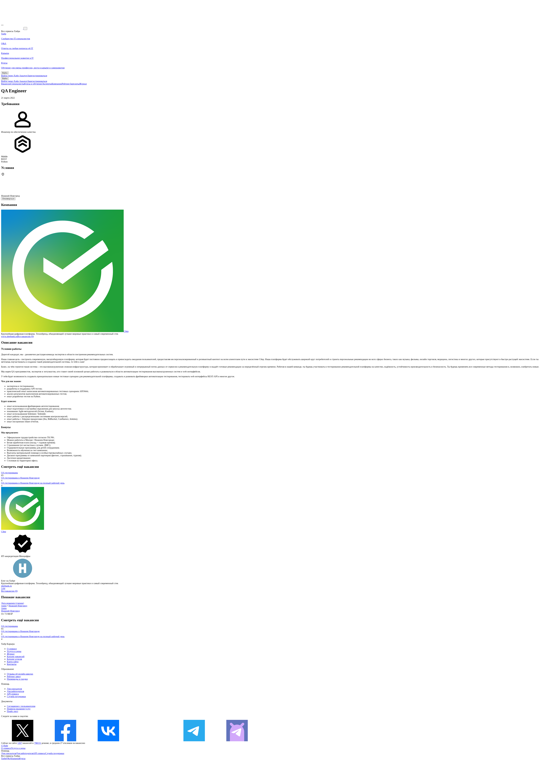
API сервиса (13, 694)
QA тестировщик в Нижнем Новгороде (20, 478)
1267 (19, 743)
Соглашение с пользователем (21, 706)
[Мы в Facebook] (65, 740)
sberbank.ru (6, 586)
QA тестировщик (9, 473)
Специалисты (17, 84)
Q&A (8, 758)
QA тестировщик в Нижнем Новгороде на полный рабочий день (32, 483)
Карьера (15, 758)
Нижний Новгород (18, 606)
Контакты (11, 664)
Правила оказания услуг (19, 709)
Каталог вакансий (15, 656)
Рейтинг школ (14, 676)
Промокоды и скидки (17, 679)
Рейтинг (66, 84)
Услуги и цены (14, 651)
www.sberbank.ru (9, 336)
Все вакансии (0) (25, 336)
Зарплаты (74, 84)
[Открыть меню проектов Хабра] (2, 25)
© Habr (4, 745)
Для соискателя (14, 689)
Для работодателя (15, 691)
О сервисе (12, 649)
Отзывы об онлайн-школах (20, 674)
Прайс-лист (12, 711)
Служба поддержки (16, 696)
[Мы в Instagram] (151, 740)
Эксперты (47, 84)
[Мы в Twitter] (22, 740)
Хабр (3, 758)
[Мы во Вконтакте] (108, 740)
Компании (57, 84)
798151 (37, 743)
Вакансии (6, 84)
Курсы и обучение (33, 84)
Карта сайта (12, 661)
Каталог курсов (14, 659)
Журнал (83, 84)
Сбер (126, 331)
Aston (4, 606)
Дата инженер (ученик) (12, 603)
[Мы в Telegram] (194, 740)
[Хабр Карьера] (12, 28)
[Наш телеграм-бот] (237, 740)
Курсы (22, 758)
